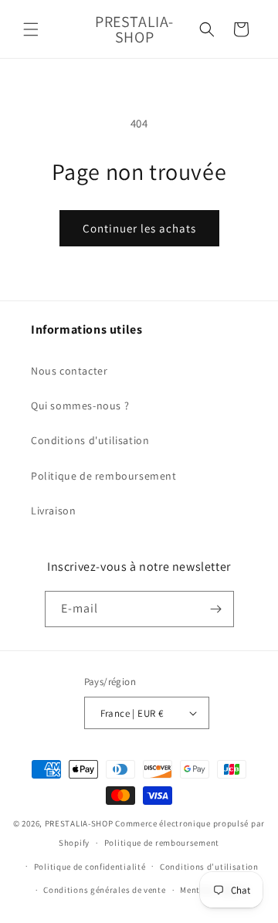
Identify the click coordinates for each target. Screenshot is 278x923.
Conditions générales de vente (104, 889)
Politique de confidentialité (90, 866)
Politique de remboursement (104, 476)
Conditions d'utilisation (90, 440)
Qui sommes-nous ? (80, 405)
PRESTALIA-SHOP (79, 823)
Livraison (53, 510)
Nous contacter (69, 371)
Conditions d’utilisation (209, 866)
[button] (31, 29)
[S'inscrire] (216, 609)
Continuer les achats (139, 228)
